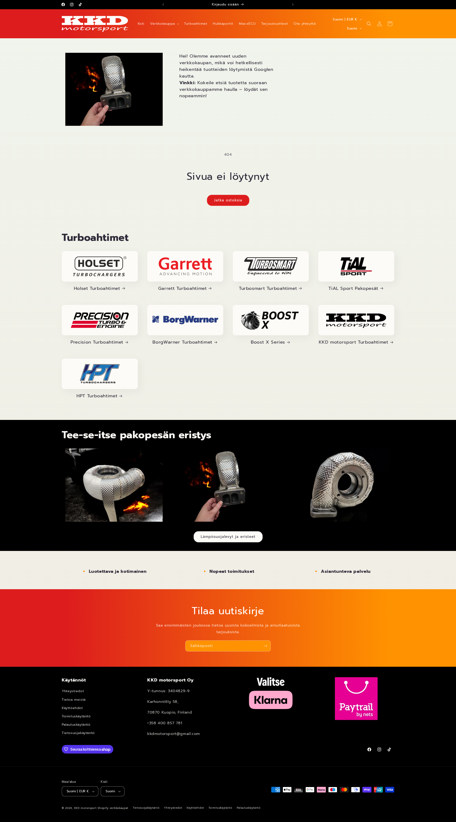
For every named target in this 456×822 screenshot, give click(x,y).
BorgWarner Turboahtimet (182, 342)
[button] (164, 24)
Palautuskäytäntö (76, 724)
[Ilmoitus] (293, 4)
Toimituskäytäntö (76, 716)
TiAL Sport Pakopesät (353, 288)
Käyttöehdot (72, 707)
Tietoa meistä (74, 699)
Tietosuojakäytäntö (78, 733)
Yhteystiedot (73, 691)
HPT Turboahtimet (96, 396)
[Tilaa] (265, 646)
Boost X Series (268, 342)
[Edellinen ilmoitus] (163, 4)
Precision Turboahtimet (97, 342)
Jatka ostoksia (228, 200)
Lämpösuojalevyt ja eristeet (228, 536)
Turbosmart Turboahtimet (268, 288)
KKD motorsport (85, 808)
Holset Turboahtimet (97, 288)
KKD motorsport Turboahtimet (353, 342)
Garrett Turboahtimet (182, 288)
